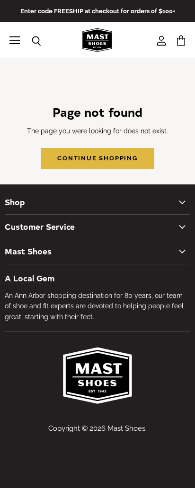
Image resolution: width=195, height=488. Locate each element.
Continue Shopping (97, 158)
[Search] (29, 41)
